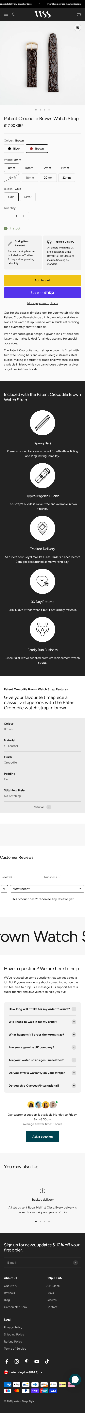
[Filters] (4, 888)
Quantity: (10, 208)
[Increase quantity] (24, 216)
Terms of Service (15, 1348)
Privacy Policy (13, 1327)
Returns (51, 1300)
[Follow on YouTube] (37, 1361)
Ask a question (42, 1136)
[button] (75, 1380)
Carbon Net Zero (15, 1307)
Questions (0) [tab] (52, 877)
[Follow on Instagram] (16, 1361)
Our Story (10, 1286)
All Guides (53, 1286)
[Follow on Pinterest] (26, 1361)
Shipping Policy (14, 1334)
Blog (7, 1300)
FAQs (50, 1293)
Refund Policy (13, 1341)
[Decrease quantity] (9, 216)
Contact (52, 1307)
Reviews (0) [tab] (9, 877)
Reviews (9, 1293)
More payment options (42, 303)
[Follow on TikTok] (47, 1361)
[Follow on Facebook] (6, 1361)
